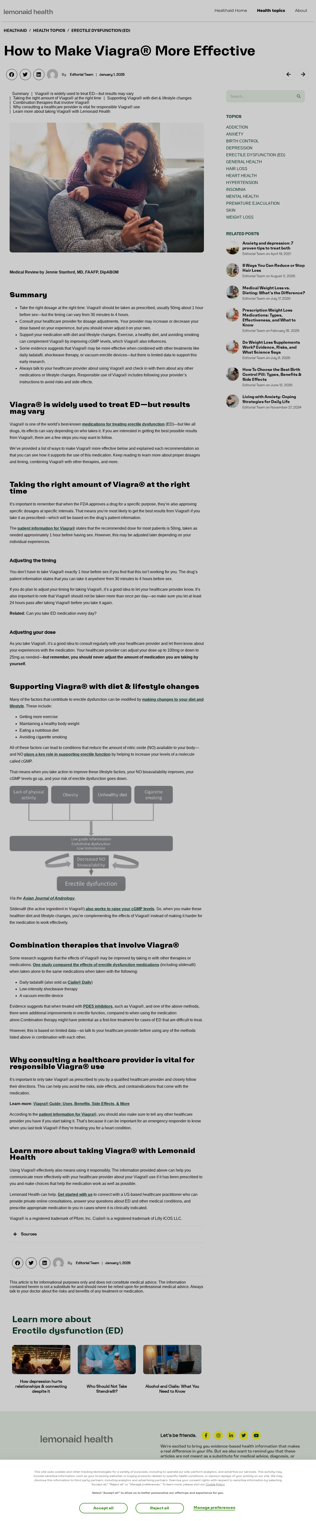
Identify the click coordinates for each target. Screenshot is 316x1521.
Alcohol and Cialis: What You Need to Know (172, 1389)
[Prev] (289, 74)
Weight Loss (240, 217)
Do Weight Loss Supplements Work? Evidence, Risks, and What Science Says (271, 347)
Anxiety (234, 134)
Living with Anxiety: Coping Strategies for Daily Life (269, 399)
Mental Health (242, 196)
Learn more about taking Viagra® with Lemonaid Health (61, 111)
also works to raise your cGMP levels (120, 909)
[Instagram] (218, 1435)
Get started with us (75, 1194)
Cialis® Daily (79, 982)
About (301, 10)
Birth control (242, 141)
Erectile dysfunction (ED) (100, 30)
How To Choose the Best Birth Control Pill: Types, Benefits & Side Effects (271, 374)
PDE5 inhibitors (98, 1006)
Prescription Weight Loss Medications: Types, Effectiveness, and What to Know (269, 318)
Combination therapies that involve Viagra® (51, 102)
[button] (11, 74)
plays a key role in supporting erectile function (67, 754)
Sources (29, 1234)
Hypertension (242, 183)
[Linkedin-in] (231, 1435)
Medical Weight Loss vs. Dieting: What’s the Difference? (273, 290)
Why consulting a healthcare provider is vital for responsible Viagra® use (76, 107)
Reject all (159, 1508)
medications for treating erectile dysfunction (123, 424)
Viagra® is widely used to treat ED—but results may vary (84, 93)
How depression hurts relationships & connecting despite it (41, 1386)
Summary (20, 93)
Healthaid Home (231, 10)
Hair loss (236, 169)
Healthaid (15, 30)
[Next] (302, 74)
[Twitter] (243, 1435)
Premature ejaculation (253, 203)
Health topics (271, 10)
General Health (244, 162)
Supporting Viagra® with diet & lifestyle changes (149, 98)
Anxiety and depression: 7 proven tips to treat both (267, 246)
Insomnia (236, 189)
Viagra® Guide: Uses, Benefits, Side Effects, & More (81, 1104)
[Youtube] (256, 1435)
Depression (239, 148)
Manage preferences (214, 1507)
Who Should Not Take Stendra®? (107, 1389)
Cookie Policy (215, 1484)
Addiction (237, 127)
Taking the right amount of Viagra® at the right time (57, 98)
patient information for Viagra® (46, 528)
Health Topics (49, 30)
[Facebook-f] (205, 1435)
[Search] (299, 96)
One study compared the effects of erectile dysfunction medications (96, 965)
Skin (231, 210)
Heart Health (241, 176)
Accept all (103, 1508)
